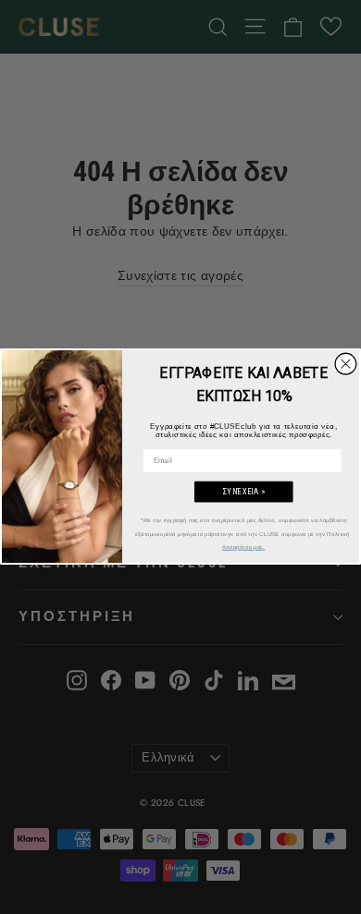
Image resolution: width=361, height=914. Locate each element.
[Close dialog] (345, 364)
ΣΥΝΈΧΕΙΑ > (243, 492)
